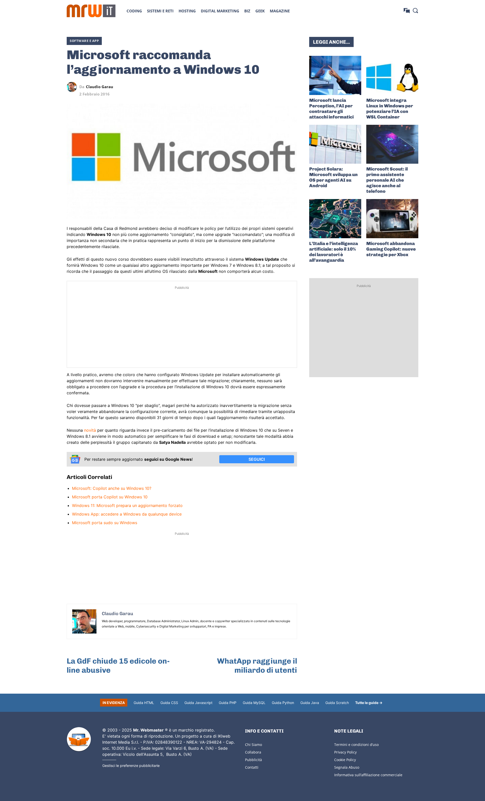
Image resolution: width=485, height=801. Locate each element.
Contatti (251, 767)
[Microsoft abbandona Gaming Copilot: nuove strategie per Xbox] (392, 218)
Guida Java (309, 702)
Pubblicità (253, 759)
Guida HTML (144, 702)
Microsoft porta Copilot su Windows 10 (110, 496)
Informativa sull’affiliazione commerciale (368, 774)
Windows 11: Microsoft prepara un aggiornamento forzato (127, 505)
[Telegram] (280, 87)
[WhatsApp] (269, 87)
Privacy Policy (345, 752)
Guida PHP (227, 702)
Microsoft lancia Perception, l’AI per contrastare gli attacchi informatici (331, 109)
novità (90, 430)
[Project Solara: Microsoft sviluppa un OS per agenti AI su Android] (335, 144)
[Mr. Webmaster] (79, 739)
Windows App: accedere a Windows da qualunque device (127, 514)
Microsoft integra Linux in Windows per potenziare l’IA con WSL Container (389, 109)
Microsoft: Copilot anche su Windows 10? (111, 488)
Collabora (253, 752)
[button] (415, 10)
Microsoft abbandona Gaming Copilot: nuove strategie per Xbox (391, 249)
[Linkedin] (257, 87)
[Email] (292, 87)
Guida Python (283, 702)
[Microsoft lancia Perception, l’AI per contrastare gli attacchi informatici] (335, 75)
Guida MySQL (254, 702)
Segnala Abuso (346, 767)
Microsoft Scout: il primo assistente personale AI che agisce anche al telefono (387, 180)
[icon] (407, 11)
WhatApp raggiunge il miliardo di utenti (257, 666)
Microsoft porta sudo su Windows (104, 522)
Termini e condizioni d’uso (356, 744)
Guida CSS (169, 702)
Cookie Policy (345, 759)
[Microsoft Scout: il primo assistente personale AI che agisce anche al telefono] (392, 144)
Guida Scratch (337, 702)
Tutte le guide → (368, 702)
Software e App (84, 40)
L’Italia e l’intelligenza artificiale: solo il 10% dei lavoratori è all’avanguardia (333, 252)
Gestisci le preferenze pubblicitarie (131, 765)
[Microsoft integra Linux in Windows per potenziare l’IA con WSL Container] (392, 75)
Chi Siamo (253, 744)
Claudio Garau (99, 87)
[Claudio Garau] (73, 87)
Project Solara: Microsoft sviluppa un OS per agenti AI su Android (333, 177)
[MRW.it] (91, 11)
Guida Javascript (198, 702)
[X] (245, 87)
